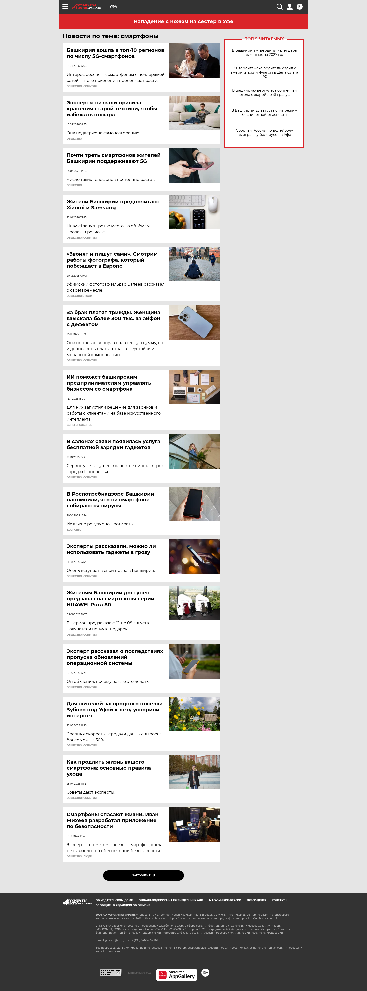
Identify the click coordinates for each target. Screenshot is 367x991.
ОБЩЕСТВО (74, 139)
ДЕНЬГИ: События (79, 425)
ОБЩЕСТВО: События (82, 86)
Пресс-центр (256, 900)
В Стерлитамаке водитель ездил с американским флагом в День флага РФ (264, 72)
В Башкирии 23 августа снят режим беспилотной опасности (264, 112)
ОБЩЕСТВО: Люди (79, 296)
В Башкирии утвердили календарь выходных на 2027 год (264, 52)
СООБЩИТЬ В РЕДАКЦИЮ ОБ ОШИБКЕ (123, 905)
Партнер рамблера (139, 972)
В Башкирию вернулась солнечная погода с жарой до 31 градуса (264, 92)
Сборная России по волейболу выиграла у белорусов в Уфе (264, 132)
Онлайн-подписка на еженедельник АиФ (171, 900)
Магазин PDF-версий (225, 900)
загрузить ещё (143, 875)
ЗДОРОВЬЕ (74, 530)
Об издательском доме (114, 900)
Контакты (279, 900)
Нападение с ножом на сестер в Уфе (183, 21)
